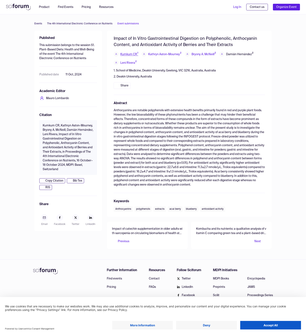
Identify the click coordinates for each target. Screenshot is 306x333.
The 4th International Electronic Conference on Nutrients (79, 23)
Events (38, 23)
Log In (237, 7)
